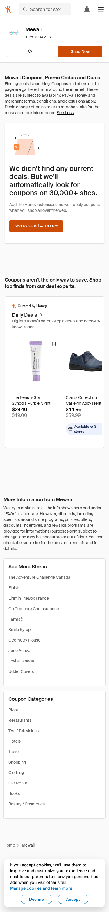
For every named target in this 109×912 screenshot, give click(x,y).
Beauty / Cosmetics (26, 804)
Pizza (13, 709)
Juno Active (19, 650)
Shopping (17, 762)
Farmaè (15, 619)
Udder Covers (21, 671)
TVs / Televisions (23, 730)
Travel (13, 751)
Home (9, 845)
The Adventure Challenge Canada (39, 577)
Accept (73, 899)
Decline (36, 899)
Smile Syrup (19, 629)
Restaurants (19, 720)
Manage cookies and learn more (41, 888)
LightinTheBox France (28, 598)
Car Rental (18, 783)
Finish (13, 587)
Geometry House (24, 640)
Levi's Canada (21, 661)
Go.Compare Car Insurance (33, 608)
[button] (100, 9)
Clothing (16, 772)
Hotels (14, 741)
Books (14, 793)
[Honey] (8, 9)
